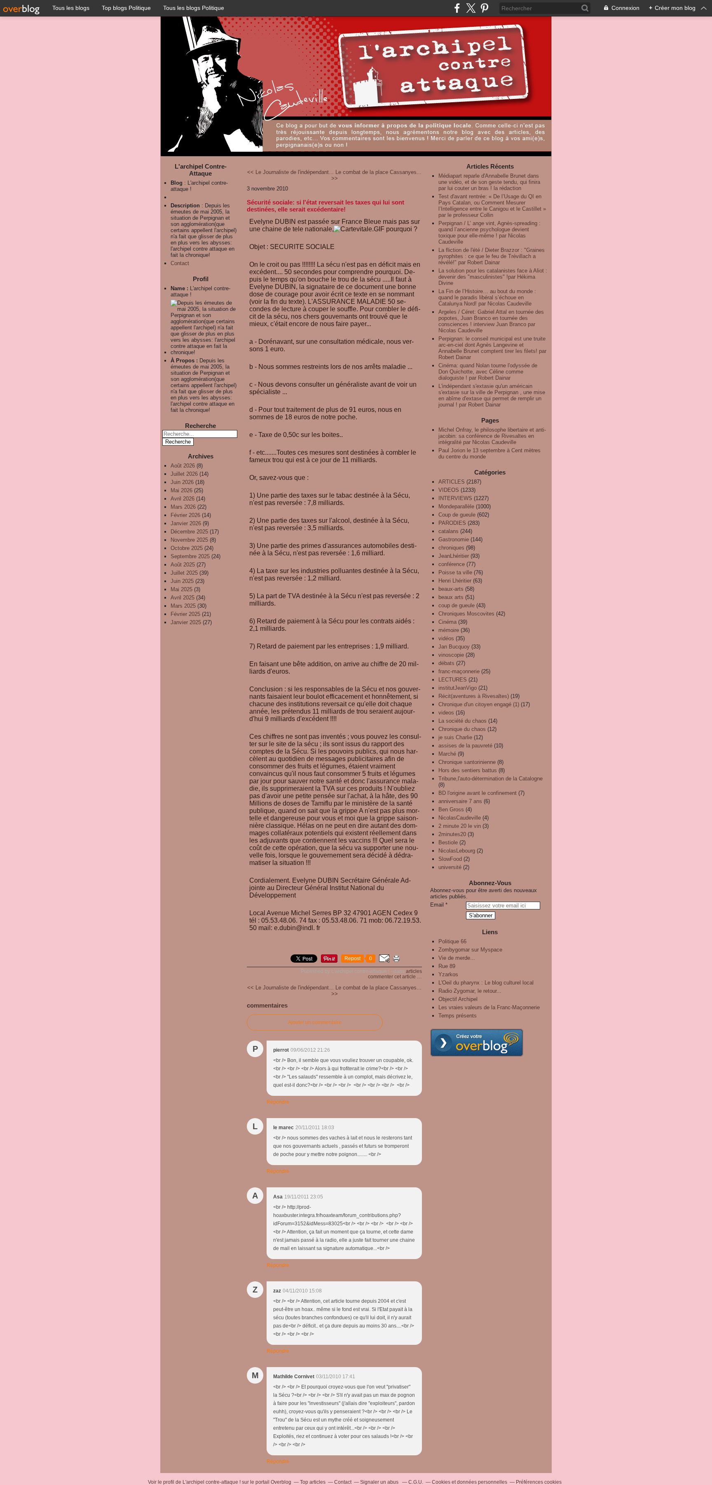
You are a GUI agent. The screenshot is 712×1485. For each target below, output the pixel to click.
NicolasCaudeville (459, 818)
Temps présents (457, 1016)
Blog (177, 183)
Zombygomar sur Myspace (470, 950)
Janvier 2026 (187, 523)
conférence (451, 564)
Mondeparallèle (456, 506)
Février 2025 (186, 614)
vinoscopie (451, 655)
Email (437, 905)
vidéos (446, 638)
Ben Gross (451, 809)
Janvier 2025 (187, 622)
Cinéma (447, 622)
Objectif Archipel (458, 999)
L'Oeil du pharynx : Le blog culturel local (486, 983)
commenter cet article (392, 976)
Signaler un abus (380, 1482)
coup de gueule (456, 605)
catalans (448, 531)
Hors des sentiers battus (467, 770)
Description (186, 205)
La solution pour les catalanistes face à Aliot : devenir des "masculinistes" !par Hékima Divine (492, 277)
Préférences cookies (539, 1482)
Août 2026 (184, 466)
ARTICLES (414, 971)
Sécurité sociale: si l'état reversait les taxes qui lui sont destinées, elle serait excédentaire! (325, 206)
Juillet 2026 (185, 474)
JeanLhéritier (453, 556)
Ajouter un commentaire (315, 1022)
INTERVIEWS (455, 498)
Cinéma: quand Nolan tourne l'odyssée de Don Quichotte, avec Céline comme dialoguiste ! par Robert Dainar (487, 371)
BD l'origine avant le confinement (477, 793)
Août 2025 (184, 565)
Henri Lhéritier (454, 581)
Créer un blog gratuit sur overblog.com (476, 1043)
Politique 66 (452, 941)
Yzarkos (448, 974)
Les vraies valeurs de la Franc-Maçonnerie (489, 1007)
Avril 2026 (183, 499)
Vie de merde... (456, 958)
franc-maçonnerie (459, 671)
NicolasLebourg (456, 851)
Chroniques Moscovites (466, 614)
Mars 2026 (184, 507)
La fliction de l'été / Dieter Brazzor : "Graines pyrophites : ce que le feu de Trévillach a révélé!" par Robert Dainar (491, 256)
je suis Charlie (455, 737)
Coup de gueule (456, 515)
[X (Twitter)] (471, 8)
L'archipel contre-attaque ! (212, 1482)
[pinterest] (484, 8)
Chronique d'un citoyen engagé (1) (478, 704)
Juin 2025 (183, 581)
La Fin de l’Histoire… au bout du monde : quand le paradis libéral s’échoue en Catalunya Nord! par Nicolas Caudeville (487, 297)
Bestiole (448, 842)
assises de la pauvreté (465, 745)
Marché (447, 754)
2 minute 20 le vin (459, 826)
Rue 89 (446, 966)
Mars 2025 (184, 606)
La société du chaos (462, 721)
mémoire (448, 630)
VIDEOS (448, 490)
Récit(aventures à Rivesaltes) (473, 696)
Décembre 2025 (190, 532)
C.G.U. (415, 1482)
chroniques (451, 548)
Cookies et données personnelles (469, 1482)
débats (446, 663)
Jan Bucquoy (454, 647)
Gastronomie (453, 539)
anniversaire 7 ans (460, 801)
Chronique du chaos (462, 729)
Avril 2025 (183, 597)
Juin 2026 (183, 482)
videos (446, 713)
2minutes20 (452, 834)
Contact (180, 263)
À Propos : (185, 360)
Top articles (313, 1482)
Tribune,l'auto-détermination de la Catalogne (490, 778)
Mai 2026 (182, 490)
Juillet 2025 (185, 573)
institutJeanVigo (457, 688)
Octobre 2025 (187, 548)
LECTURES (452, 680)
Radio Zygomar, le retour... (469, 991)
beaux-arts (451, 589)
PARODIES (452, 523)
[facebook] (457, 8)
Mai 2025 (182, 589)
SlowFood (450, 859)
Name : (180, 288)
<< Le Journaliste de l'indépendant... (290, 172)
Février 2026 (186, 515)
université (449, 867)
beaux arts (451, 597)
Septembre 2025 (191, 556)
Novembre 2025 (190, 540)
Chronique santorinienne (467, 762)
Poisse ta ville (455, 572)
